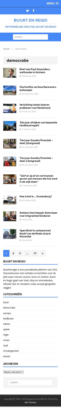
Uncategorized (11, 350)
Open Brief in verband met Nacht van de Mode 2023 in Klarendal (35, 233)
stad (5, 345)
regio (6, 334)
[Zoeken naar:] (30, 36)
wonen (6, 356)
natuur (6, 323)
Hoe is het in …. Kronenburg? (36, 196)
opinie (6, 329)
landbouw (8, 318)
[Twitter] (28, 10)
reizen (6, 340)
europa (7, 313)
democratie (9, 307)
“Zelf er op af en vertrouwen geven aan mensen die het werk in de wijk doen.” (38, 179)
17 (35, 253)
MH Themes (30, 402)
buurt (6, 302)
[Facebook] (33, 10)
